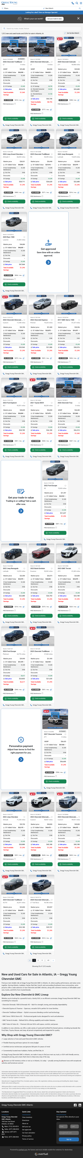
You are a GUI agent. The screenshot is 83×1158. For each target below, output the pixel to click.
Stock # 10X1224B (8, 897)
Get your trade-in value (54, 19)
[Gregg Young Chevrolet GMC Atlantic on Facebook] (74, 1105)
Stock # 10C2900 (35, 59)
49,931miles (76, 820)
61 (48, 960)
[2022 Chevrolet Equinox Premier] (41, 305)
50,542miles (48, 571)
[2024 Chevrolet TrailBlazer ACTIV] (14, 884)
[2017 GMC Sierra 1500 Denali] (69, 305)
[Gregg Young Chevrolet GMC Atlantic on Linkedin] (79, 1105)
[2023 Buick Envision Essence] (41, 553)
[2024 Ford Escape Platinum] (14, 636)
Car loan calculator (28, 1133)
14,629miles (76, 157)
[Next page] (53, 960)
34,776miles (21, 654)
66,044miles (21, 157)
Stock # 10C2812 (63, 400)
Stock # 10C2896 (49, 731)
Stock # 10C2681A (63, 59)
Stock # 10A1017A (35, 897)
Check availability (12, 118)
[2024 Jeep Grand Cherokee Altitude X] (14, 139)
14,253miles (21, 571)
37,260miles (48, 654)
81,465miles (76, 571)
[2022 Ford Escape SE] (55, 470)
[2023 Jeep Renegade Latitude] (69, 139)
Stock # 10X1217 (8, 814)
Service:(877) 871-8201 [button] (9, 1133)
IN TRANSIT (21, 59)
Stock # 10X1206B (35, 151)
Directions (25, 1120)
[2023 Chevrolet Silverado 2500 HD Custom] (41, 802)
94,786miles (48, 903)
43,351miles (21, 405)
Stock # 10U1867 (63, 151)
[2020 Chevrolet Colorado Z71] (69, 46)
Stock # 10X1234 (35, 566)
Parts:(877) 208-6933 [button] (11, 1137)
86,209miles (48, 405)
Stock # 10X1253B (63, 566)
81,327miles (76, 323)
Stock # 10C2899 (8, 59)
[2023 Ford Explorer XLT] (14, 387)
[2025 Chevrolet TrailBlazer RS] (41, 139)
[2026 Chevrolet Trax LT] (69, 387)
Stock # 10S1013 (8, 317)
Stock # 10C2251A (8, 234)
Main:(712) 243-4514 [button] (11, 1126)
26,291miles (21, 903)
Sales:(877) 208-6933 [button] (11, 1129)
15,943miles (62, 488)
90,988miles (76, 65)
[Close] (78, 18)
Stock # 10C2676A (63, 317)
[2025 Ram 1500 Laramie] (14, 222)
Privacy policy (26, 1136)
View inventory (27, 1117)
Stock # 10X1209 (35, 649)
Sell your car (26, 1127)
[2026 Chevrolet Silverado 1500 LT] (41, 46)
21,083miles (21, 240)
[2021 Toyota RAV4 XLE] (41, 387)
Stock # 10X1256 (49, 483)
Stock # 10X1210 (8, 400)
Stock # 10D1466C (35, 400)
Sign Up (69, 1139)
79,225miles (48, 323)
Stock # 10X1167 (8, 649)
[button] (73, 3)
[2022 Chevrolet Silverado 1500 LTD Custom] (14, 305)
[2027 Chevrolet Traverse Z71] (55, 719)
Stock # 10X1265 (8, 151)
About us (25, 1123)
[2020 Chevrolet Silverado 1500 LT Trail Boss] (41, 884)
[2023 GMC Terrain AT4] (69, 553)
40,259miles (48, 157)
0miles (22, 65)
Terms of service (28, 1139)
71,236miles (21, 820)
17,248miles (21, 323)
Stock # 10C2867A (35, 814)
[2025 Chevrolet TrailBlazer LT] (41, 636)
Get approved (26, 1130)
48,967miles (48, 820)
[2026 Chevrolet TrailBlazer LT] (14, 46)
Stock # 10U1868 (8, 566)
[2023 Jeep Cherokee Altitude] (14, 802)
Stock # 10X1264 (35, 317)
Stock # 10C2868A (63, 814)
